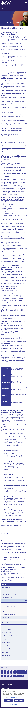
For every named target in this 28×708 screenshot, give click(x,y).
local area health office (9, 353)
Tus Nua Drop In (19, 504)
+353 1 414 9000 (5, 688)
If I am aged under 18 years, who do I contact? (14, 145)
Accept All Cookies (19, 700)
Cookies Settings (13, 704)
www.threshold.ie (8, 172)
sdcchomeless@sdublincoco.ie (14, 46)
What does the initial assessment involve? (13, 138)
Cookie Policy (14, 697)
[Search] (25, 8)
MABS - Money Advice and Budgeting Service (13, 182)
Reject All (8, 700)
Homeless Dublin (10, 422)
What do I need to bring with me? (11, 140)
